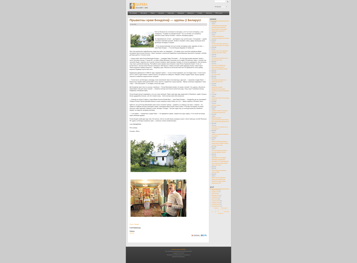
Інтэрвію (200, 13)
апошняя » (221, 213)
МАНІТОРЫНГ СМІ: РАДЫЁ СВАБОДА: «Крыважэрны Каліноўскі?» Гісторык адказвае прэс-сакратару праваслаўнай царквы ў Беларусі (220, 161)
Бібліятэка (209, 13)
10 (215, 211)
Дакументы (191, 13)
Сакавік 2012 (215, 197)
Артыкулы (161, 13)
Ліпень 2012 (215, 190)
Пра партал (144, 13)
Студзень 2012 (216, 200)
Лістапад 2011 (215, 204)
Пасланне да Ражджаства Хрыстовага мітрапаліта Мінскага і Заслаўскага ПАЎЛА (220, 67)
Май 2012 (214, 193)
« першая (215, 208)
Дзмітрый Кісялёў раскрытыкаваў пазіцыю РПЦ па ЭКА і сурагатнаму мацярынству (220, 119)
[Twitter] (204, 235)
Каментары (171, 13)
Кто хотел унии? (216, 74)
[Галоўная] (139, 9)
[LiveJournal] (206, 235)
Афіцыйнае (181, 13)
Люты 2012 (215, 199)
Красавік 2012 (215, 195)
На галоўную (133, 13)
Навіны (153, 13)
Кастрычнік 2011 (216, 206)
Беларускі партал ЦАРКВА (178, 249)
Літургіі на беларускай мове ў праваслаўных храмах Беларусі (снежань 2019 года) (220, 143)
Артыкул (132, 233)
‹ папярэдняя (223, 208)
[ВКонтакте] (202, 235)
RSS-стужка (219, 13)
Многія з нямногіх (216, 105)
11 (218, 211)
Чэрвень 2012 (215, 191)
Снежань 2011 (215, 202)
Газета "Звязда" (134, 224)
